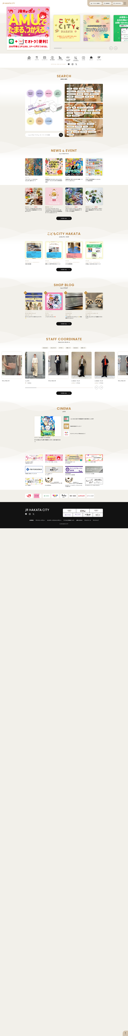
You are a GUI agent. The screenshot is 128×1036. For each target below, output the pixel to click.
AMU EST (48, 93)
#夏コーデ (83, 347)
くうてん (39, 121)
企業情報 (31, 520)
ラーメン (77, 110)
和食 (69, 107)
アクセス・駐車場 (81, 123)
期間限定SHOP (89, 88)
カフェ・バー (90, 107)
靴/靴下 (97, 91)
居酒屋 (98, 110)
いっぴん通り (49, 121)
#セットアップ (53, 347)
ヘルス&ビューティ (71, 91)
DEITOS (39, 93)
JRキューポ (83, 131)
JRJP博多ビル (58, 93)
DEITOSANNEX (30, 93)
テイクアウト (91, 110)
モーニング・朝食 (78, 112)
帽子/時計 (80, 94)
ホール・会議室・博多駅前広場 (73, 129)
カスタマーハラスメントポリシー (54, 520)
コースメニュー (96, 112)
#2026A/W (45, 347)
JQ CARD (76, 131)
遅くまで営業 (87, 112)
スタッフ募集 (70, 134)
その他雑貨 (70, 96)
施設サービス (90, 123)
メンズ (75, 88)
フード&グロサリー (79, 96)
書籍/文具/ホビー (94, 94)
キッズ (81, 88)
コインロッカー (92, 131)
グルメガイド (78, 126)
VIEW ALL (64, 218)
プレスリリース (87, 520)
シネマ (85, 126)
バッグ (86, 94)
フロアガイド (70, 126)
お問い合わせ (79, 520)
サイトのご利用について (69, 520)
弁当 (87, 96)
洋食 (74, 107)
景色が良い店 (75, 115)
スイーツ (83, 110)
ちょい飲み (70, 112)
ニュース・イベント (71, 123)
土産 (92, 96)
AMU (30, 121)
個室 (69, 115)
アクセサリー (89, 91)
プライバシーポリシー (40, 520)
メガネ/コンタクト (71, 94)
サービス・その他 (71, 99)
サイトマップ (96, 520)
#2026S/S (76, 347)
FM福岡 (69, 131)
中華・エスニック (81, 107)
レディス (69, 88)
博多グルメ (70, 110)
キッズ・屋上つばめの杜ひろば (88, 129)
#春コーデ (68, 347)
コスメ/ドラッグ (81, 91)
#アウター (61, 347)
